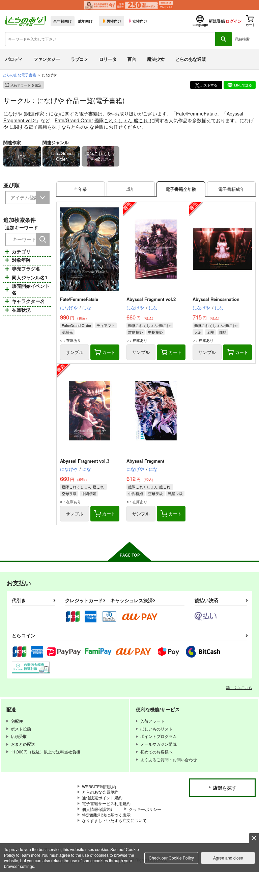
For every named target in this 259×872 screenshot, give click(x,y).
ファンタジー (47, 59)
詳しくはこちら (239, 687)
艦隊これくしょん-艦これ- (122, 120)
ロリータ (108, 59)
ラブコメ (79, 59)
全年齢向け (62, 21)
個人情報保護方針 (98, 809)
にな (53, 113)
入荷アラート (25, 85)
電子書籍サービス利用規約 (106, 803)
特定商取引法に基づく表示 (106, 815)
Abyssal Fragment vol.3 (84, 461)
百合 (131, 59)
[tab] (80, 189)
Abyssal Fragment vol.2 (151, 299)
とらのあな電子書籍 (19, 74)
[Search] (43, 239)
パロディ (14, 59)
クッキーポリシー (145, 809)
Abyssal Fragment (145, 461)
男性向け (114, 21)
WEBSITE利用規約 (99, 786)
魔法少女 (156, 59)
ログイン (234, 21)
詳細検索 (242, 39)
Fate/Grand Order (74, 120)
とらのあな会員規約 (100, 792)
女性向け (140, 21)
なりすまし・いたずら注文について (114, 820)
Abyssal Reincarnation (216, 299)
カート (108, 352)
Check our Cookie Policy (171, 858)
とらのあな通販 (190, 59)
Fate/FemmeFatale (196, 113)
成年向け (85, 21)
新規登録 (217, 21)
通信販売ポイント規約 (102, 797)
